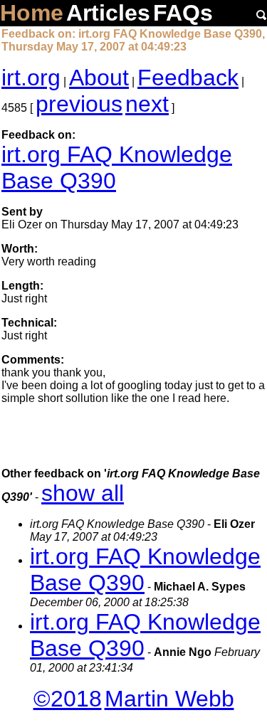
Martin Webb (169, 698)
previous (79, 104)
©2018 (67, 698)
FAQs (183, 13)
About (99, 77)
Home (31, 13)
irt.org (31, 77)
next (147, 104)
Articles (108, 13)
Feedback (188, 77)
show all (82, 493)
